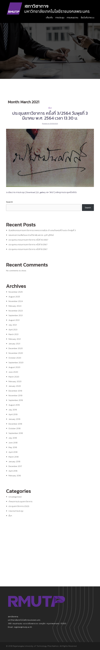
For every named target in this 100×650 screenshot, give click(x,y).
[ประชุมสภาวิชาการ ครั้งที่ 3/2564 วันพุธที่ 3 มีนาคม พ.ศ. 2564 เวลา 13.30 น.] (50, 157)
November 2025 (16, 291)
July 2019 (13, 409)
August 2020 (14, 367)
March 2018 (14, 456)
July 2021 (13, 324)
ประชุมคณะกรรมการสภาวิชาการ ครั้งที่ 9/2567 (28, 244)
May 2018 (13, 447)
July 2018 (13, 437)
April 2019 (13, 414)
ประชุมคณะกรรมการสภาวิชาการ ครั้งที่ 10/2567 (28, 239)
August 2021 (14, 320)
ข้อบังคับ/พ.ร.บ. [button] (88, 17)
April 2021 (13, 329)
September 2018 (16, 433)
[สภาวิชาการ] (48, 8)
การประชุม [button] (59, 17)
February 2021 (15, 339)
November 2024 (16, 301)
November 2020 (16, 353)
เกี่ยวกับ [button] (49, 17)
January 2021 (14, 343)
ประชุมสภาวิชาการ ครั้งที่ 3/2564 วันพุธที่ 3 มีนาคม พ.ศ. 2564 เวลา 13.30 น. (50, 115)
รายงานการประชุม (16, 510)
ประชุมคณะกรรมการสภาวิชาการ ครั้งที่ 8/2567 (28, 249)
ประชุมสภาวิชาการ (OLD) (19, 506)
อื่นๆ (50, 107)
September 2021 (16, 315)
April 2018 (13, 452)
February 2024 (15, 305)
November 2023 (16, 310)
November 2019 (15, 395)
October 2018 (14, 428)
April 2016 (13, 470)
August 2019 (14, 404)
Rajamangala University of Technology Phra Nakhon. (36, 646)
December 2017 (15, 466)
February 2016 (15, 475)
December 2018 (15, 423)
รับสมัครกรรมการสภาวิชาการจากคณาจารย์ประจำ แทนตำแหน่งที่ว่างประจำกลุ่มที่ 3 (42, 230)
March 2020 (14, 376)
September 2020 (16, 362)
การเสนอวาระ (72, 17)
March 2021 (13, 334)
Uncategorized (15, 496)
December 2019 (15, 390)
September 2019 (16, 400)
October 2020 (15, 357)
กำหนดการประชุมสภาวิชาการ (20, 501)
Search (9, 201)
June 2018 (13, 442)
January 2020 (15, 386)
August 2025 (14, 296)
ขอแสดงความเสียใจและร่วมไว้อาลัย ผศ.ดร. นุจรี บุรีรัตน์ (31, 235)
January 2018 (14, 461)
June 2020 (13, 372)
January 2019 (14, 419)
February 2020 (15, 381)
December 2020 (16, 348)
